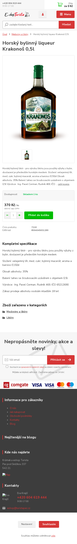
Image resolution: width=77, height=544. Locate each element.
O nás (13, 408)
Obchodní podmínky (21, 416)
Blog (12, 424)
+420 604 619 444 (11, 3)
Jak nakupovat (17, 412)
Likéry (10, 317)
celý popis (63, 184)
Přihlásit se (58, 360)
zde (53, 535)
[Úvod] (17, 14)
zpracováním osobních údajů (32, 367)
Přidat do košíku (38, 215)
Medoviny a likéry (20, 34)
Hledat (66, 24)
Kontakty (14, 420)
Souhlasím (49, 524)
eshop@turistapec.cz (18, 508)
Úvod (4, 34)
